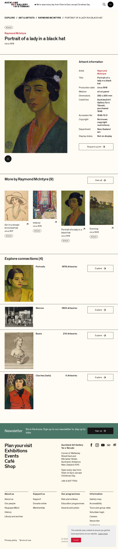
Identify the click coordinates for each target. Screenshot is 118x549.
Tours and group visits (100, 507)
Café (9, 461)
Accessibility (96, 503)
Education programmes (72, 503)
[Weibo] (114, 445)
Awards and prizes (70, 507)
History (8, 512)
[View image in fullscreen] (8, 158)
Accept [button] (76, 540)
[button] (16, 216)
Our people (10, 503)
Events (12, 456)
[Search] (104, 4)
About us (9, 499)
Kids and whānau (69, 499)
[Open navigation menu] (110, 4)
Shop (10, 466)
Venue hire (95, 520)
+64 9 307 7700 (69, 481)
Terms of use (25, 540)
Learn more (103, 533)
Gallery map (95, 499)
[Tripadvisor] (108, 445)
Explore (98, 268)
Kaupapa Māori (12, 507)
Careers (93, 516)
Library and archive (14, 516)
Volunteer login (97, 512)
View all (98, 180)
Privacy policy (11, 540)
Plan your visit (18, 445)
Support (37, 499)
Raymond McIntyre (15, 33)
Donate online (39, 503)
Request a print (94, 146)
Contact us (95, 525)
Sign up (98, 430)
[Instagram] (97, 445)
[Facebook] (91, 445)
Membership (39, 507)
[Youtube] (103, 445)
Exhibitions (16, 451)
